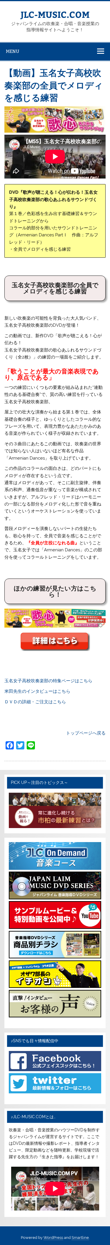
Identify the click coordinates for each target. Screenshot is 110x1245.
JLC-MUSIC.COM (55, 14)
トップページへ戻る (86, 733)
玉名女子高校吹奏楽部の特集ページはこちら (48, 680)
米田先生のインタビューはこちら (37, 691)
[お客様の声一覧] (55, 1016)
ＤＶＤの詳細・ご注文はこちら (35, 701)
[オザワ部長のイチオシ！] (55, 986)
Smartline (80, 1237)
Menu (12, 51)
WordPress (53, 1237)
